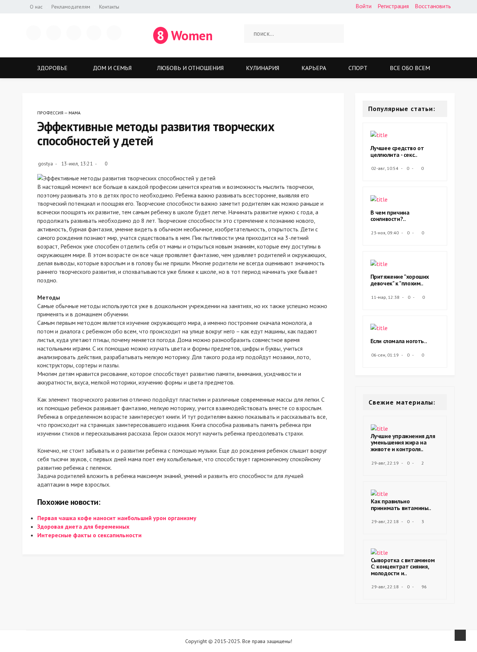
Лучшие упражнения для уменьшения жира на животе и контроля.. (403, 442)
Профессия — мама (58, 112)
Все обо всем (410, 68)
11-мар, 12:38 (385, 297)
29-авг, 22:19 (385, 463)
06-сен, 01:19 (385, 355)
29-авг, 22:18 (385, 521)
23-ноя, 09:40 (385, 232)
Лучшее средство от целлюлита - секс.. (397, 151)
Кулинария (262, 68)
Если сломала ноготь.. (398, 341)
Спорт (357, 68)
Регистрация (393, 6)
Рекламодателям (70, 6)
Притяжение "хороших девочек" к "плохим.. (399, 280)
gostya (45, 163)
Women (185, 35)
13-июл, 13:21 (77, 163)
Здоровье (52, 68)
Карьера (313, 68)
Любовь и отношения (190, 68)
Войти (364, 6)
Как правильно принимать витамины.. (401, 504)
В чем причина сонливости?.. (390, 216)
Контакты (109, 6)
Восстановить (433, 6)
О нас (36, 6)
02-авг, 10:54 (384, 168)
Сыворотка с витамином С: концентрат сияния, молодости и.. (403, 566)
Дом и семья (112, 68)
